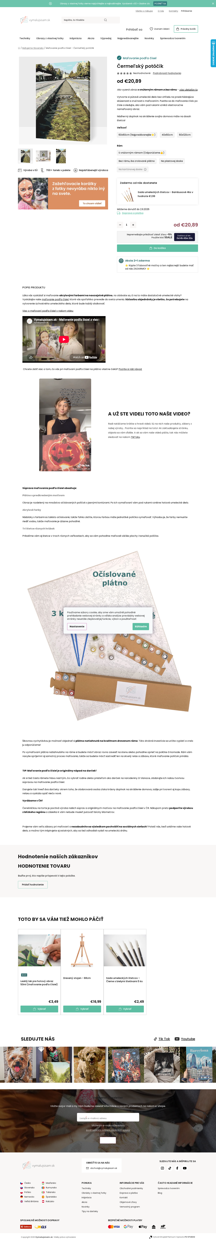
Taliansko (51, 1192)
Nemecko (29, 1196)
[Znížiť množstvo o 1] (120, 225)
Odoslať (108, 1140)
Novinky (86, 1206)
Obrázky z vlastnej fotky (94, 1192)
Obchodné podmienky (131, 1188)
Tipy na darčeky (90, 1211)
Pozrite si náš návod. (130, 369)
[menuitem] (25, 38)
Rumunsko (51, 1187)
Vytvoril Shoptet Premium (164, 1237)
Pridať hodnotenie (33, 884)
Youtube (188, 1039)
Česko (27, 1183)
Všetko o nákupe (144, 10)
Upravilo (186, 1237)
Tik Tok (164, 1039)
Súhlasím (141, 626)
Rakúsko (50, 1201)
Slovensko (29, 1187)
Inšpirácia (86, 1197)
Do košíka (160, 248)
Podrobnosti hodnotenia (167, 73)
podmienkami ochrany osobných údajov (108, 1130)
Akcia (84, 1202)
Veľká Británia (31, 1201)
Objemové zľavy (128, 1202)
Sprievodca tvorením (169, 1188)
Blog (160, 1192)
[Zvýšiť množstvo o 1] (133, 225)
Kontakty (173, 10)
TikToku (135, 437)
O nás (161, 10)
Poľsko (27, 1192)
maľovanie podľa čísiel (55, 299)
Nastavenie (77, 626)
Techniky (86, 1188)
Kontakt (124, 1197)
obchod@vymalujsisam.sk (103, 1168)
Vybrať (42, 1009)
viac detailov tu (188, 89)
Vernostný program (130, 1206)
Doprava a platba (132, 213)
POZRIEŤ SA (160, 3)
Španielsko (51, 1196)
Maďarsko (51, 1183)
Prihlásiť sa (134, 29)
